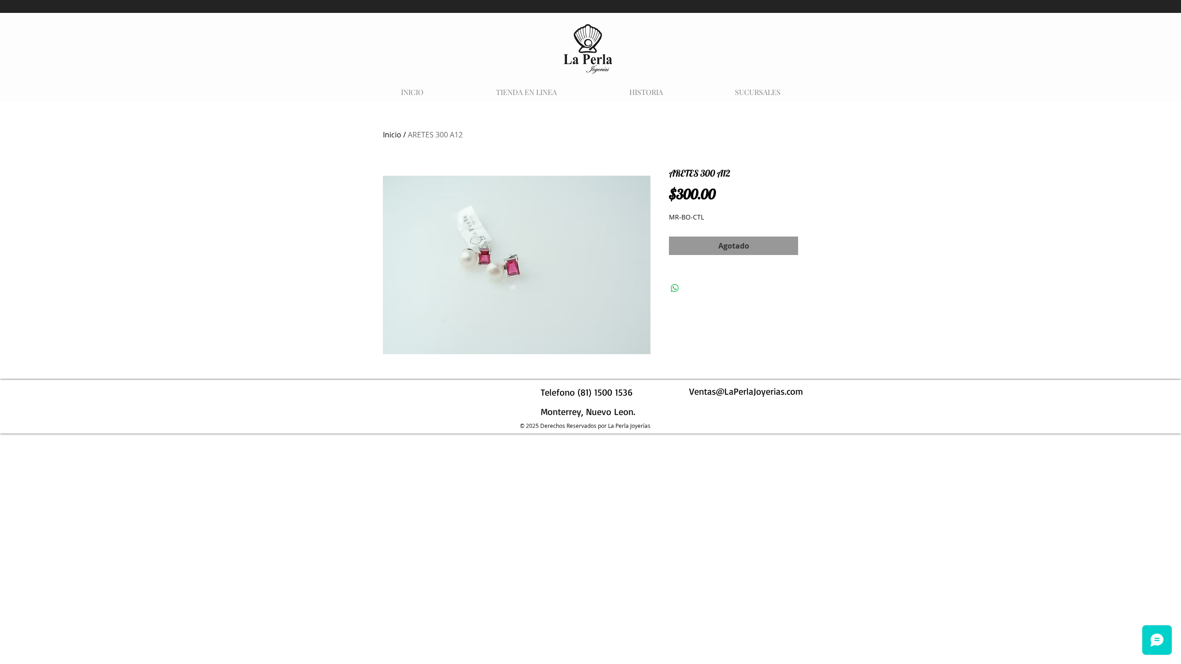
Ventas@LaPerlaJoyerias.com (746, 391)
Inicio (392, 135)
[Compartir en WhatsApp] (674, 288)
